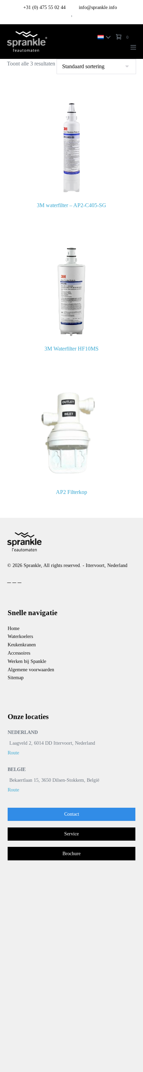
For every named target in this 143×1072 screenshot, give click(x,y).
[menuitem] (102, 36)
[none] (102, 36)
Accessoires (19, 653)
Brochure (71, 853)
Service (71, 833)
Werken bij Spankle (27, 661)
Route (13, 752)
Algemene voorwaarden (31, 669)
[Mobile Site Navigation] (133, 47)
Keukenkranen (22, 644)
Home (13, 628)
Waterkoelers (20, 636)
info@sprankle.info (97, 7)
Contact (71, 814)
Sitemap (16, 677)
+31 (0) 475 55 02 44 (44, 7)
